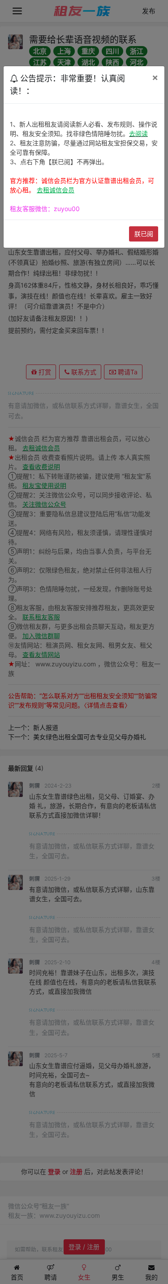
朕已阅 (143, 233)
